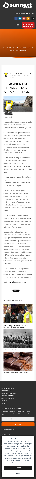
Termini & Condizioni (8, 396)
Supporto (4, 400)
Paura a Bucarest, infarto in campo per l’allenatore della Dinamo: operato (16, 326)
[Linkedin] (20, 18)
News (13, 77)
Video (3, 403)
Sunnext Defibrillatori (17, 74)
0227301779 (26, 13)
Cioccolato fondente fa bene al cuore (16, 373)
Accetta (18, 467)
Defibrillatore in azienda (11, 350)
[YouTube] (24, 18)
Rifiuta (18, 473)
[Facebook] (16, 18)
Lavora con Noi (6, 391)
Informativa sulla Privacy (9, 393)
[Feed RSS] (28, 18)
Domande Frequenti (8, 388)
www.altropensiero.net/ (17, 282)
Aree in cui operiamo (8, 398)
